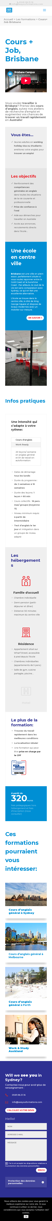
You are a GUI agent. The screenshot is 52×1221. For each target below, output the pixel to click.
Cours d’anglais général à (26, 954)
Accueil (8, 19)
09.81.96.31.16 (26, 2)
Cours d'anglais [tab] (24, 440)
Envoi (41, 1170)
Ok (26, 1216)
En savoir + (35, 318)
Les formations (25, 19)
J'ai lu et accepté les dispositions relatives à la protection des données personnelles (26, 1164)
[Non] (48, 1209)
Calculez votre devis (20, 1110)
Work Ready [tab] (22, 444)
